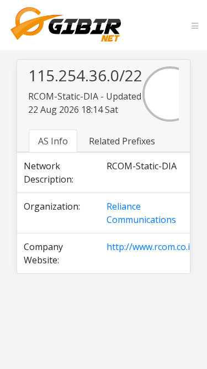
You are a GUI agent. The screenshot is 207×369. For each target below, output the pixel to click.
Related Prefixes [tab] (122, 141)
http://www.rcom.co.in (151, 247)
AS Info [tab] (53, 141)
